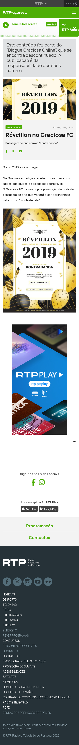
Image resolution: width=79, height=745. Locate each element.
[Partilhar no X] (13, 151)
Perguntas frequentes (20, 646)
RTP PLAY (9, 625)
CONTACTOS (11, 656)
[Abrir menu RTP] (40, 3)
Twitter (17, 581)
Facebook (7, 581)
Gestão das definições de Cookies (27, 713)
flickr (48, 581)
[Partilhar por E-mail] (20, 151)
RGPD (6, 707)
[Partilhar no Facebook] (6, 151)
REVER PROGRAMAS (16, 635)
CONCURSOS (11, 641)
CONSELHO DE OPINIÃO (17, 692)
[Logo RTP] (21, 562)
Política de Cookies (43, 725)
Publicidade (24, 728)
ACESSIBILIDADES (14, 671)
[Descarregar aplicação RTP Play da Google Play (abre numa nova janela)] (49, 509)
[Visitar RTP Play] (39, 379)
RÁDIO (7, 610)
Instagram (27, 581)
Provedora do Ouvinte (19, 666)
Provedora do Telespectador (24, 661)
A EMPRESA (10, 682)
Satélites (9, 677)
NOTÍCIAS (9, 594)
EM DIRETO (10, 630)
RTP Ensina (10, 620)
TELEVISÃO (10, 605)
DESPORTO (10, 599)
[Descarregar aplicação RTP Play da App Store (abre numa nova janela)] (29, 509)
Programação (39, 526)
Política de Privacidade (16, 725)
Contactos (39, 537)
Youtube (38, 581)
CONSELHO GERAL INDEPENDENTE (25, 687)
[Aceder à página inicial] (26, 12)
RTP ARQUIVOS (12, 615)
